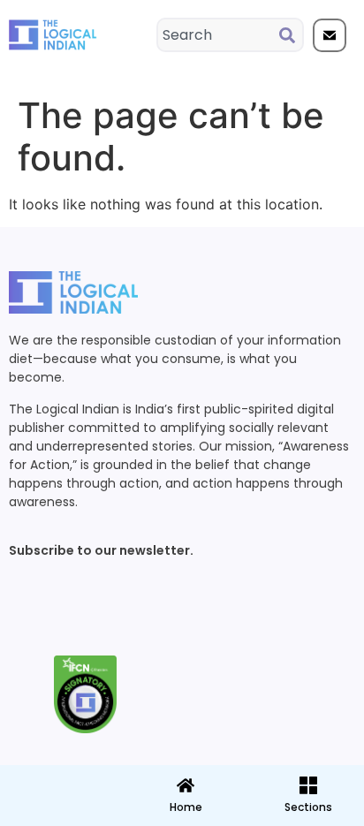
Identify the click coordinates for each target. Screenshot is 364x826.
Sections (60, 813)
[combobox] (218, 34)
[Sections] (60, 780)
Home (186, 807)
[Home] (185, 785)
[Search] (290, 34)
